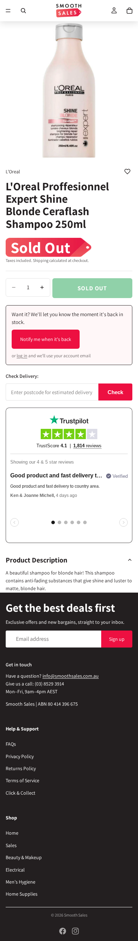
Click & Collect (20, 793)
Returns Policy (21, 768)
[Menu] (8, 10)
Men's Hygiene (20, 882)
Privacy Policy (20, 756)
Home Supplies (22, 894)
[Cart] (129, 10)
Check (115, 392)
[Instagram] (75, 931)
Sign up (117, 638)
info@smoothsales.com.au (70, 675)
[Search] (23, 10)
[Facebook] (62, 931)
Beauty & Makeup (24, 857)
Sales (11, 845)
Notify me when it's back (45, 339)
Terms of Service (22, 780)
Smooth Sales (75, 915)
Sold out (92, 288)
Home (12, 833)
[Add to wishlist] (127, 172)
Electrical (15, 869)
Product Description (36, 560)
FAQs (11, 744)
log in (22, 356)
